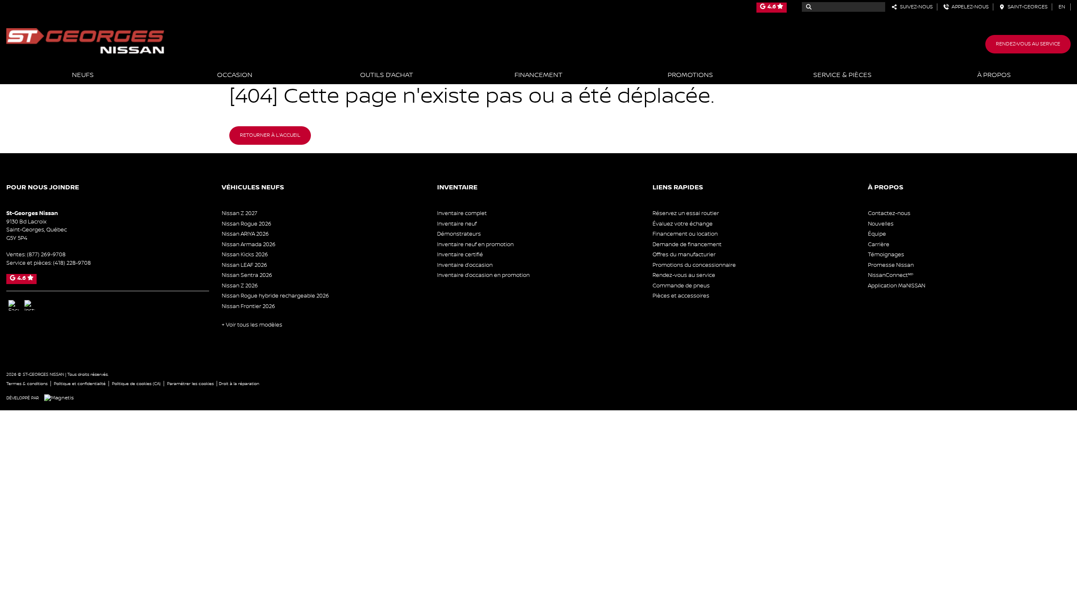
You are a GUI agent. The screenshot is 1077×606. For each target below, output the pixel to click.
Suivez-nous (915, 7)
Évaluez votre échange (683, 224)
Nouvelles (881, 224)
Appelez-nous (969, 7)
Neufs (83, 75)
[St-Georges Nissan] (85, 40)
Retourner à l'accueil (270, 135)
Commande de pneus (681, 285)
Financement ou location (685, 234)
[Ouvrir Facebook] (13, 305)
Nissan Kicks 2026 (245, 254)
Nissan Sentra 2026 (247, 275)
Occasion (234, 75)
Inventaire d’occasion (465, 265)
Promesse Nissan (891, 265)
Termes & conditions (27, 383)
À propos (994, 75)
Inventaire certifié (460, 254)
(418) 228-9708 (72, 263)
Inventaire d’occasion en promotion (483, 275)
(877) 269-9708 (46, 254)
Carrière (878, 244)
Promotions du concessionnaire (694, 265)
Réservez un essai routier (686, 213)
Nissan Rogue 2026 (246, 224)
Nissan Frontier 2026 (248, 306)
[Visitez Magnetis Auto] (61, 398)
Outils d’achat (386, 75)
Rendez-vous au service (1028, 44)
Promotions (690, 75)
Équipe (877, 234)
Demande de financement (687, 244)
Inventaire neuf (457, 224)
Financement (538, 75)
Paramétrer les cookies (190, 383)
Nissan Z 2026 (240, 285)
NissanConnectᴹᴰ (890, 275)
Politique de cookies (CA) (136, 383)
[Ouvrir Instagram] (29, 305)
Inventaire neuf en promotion (475, 244)
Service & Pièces (842, 75)
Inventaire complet (462, 213)
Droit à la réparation (239, 383)
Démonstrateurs (459, 234)
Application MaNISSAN (896, 285)
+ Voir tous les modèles (252, 325)
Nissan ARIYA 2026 (245, 234)
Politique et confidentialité (80, 383)
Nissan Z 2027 (239, 213)
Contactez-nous (889, 213)
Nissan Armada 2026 (249, 244)
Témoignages (886, 254)
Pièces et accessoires (681, 295)
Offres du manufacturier (684, 254)
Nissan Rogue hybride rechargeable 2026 (275, 295)
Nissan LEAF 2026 (244, 265)
